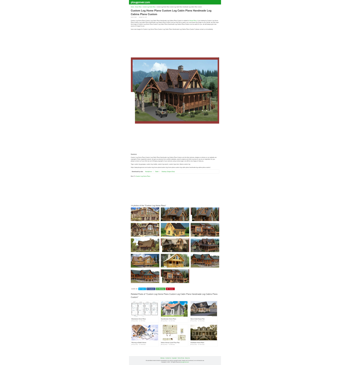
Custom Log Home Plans (143, 176)
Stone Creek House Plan (197, 319)
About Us (187, 358)
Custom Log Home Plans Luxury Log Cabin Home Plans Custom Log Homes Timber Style (153, 235)
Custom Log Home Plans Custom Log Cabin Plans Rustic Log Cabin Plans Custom (211, 250)
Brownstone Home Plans (139, 319)
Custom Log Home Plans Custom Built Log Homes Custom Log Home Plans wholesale (212, 235)
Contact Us (168, 358)
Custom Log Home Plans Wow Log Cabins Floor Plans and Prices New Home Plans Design (154, 219)
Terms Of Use (181, 358)
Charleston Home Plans (197, 342)
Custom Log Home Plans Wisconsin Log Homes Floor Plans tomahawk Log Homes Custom (153, 250)
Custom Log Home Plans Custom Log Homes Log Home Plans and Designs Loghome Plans (154, 266)
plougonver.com (140, 2)
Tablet (157, 171)
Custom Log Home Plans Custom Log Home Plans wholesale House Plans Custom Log (183, 250)
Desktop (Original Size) (168, 171)
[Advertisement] (175, 44)
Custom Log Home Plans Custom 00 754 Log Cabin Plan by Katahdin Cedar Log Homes (183, 266)
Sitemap (162, 358)
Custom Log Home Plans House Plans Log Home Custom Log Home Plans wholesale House (184, 219)
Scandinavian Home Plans (168, 319)
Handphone (148, 171)
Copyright (174, 358)
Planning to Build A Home (139, 342)
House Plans (134, 17)
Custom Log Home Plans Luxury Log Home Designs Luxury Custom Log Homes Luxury (212, 266)
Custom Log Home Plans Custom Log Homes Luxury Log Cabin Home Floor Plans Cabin (183, 235)
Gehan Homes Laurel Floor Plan (170, 342)
